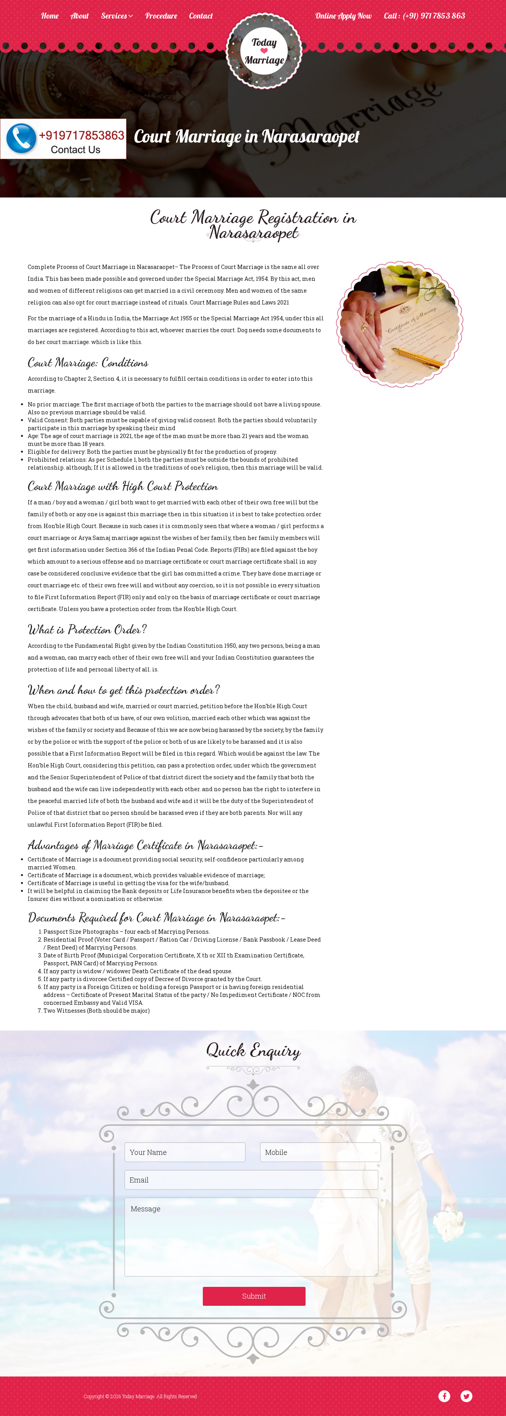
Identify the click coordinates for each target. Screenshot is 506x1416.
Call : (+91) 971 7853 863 (424, 16)
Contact (201, 16)
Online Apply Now (343, 16)
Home (50, 16)
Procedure (161, 16)
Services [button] (114, 16)
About (79, 16)
